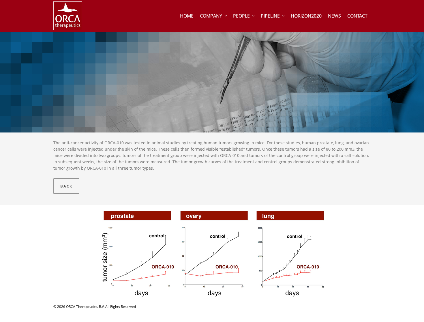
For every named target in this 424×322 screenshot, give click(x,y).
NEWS (334, 16)
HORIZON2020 (306, 16)
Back (66, 186)
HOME (187, 16)
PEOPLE (241, 16)
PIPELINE (270, 16)
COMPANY (211, 16)
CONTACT (357, 16)
